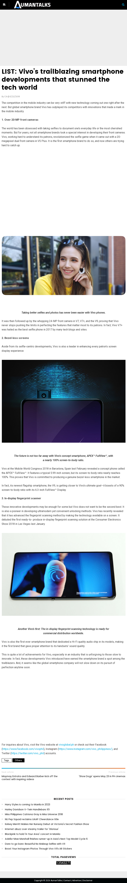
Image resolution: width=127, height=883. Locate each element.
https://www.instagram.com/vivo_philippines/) (85, 749)
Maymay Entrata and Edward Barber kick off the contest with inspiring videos (30, 778)
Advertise (77, 880)
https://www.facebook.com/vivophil (23, 749)
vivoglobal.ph (66, 744)
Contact (67, 880)
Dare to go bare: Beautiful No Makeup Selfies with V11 (35, 843)
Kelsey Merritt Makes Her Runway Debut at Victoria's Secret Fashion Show (47, 824)
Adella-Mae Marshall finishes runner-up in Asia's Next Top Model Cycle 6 (46, 839)
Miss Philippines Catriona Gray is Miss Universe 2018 (34, 814)
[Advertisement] (63, 38)
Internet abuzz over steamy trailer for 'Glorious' (32, 829)
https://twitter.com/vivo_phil (27, 753)
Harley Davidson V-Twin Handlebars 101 (27, 809)
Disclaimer (87, 880)
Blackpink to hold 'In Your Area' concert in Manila (32, 834)
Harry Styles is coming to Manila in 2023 (27, 804)
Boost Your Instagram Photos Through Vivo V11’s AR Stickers (38, 848)
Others (18, 760)
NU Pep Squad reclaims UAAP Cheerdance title (32, 819)
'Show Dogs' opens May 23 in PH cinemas (102, 776)
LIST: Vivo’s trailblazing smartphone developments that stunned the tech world (63, 79)
